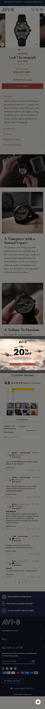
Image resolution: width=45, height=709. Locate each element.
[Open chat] (38, 702)
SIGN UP (22, 364)
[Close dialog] (43, 340)
